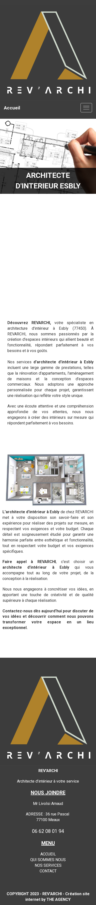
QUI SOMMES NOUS (48, 859)
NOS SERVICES (48, 865)
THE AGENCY (59, 899)
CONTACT (48, 871)
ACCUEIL (48, 854)
